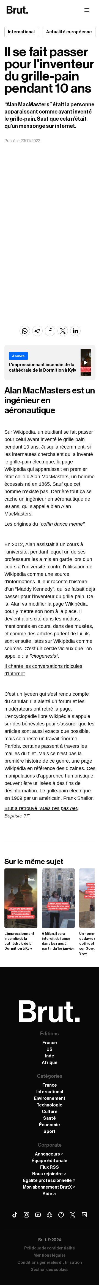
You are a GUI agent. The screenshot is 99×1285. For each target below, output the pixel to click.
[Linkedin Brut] (84, 1214)
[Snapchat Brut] (49, 1214)
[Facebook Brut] (61, 1214)
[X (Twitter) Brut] (72, 1214)
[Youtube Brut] (37, 1214)
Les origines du (44, 524)
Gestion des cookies (49, 1270)
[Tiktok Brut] (14, 1214)
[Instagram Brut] (26, 1214)
